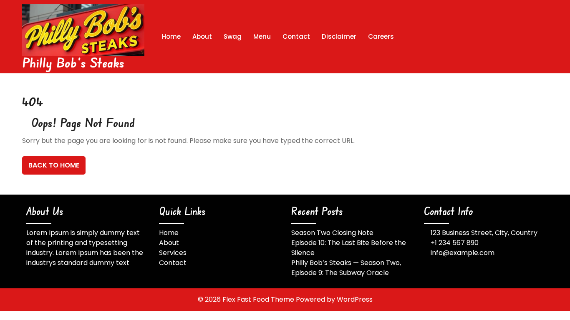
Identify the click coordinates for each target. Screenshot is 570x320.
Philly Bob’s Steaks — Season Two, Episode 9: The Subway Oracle (346, 268)
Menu (262, 36)
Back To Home (53, 165)
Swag (233, 36)
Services (173, 253)
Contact (296, 36)
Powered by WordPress (334, 299)
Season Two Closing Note (332, 233)
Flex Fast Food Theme (259, 299)
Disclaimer (339, 36)
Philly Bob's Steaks (73, 62)
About (202, 36)
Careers (381, 36)
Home (171, 36)
